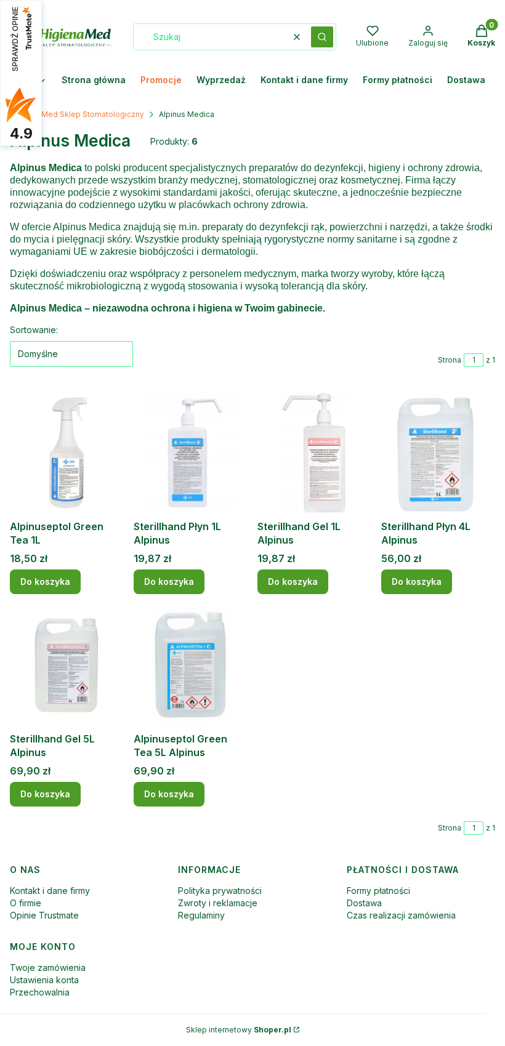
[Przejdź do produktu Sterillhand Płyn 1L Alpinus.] (191, 453)
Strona (449, 359)
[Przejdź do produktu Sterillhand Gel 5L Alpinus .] (67, 665)
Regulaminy (201, 915)
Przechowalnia (40, 992)
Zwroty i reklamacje (217, 903)
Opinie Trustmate (44, 915)
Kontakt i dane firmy (50, 890)
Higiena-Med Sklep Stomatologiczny (77, 114)
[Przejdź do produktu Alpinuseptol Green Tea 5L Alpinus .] (191, 665)
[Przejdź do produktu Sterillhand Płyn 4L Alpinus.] (438, 453)
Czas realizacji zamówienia (401, 915)
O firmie (25, 903)
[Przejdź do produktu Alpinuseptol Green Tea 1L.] (67, 453)
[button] (322, 36)
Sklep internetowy (238, 1029)
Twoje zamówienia (48, 967)
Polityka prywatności (220, 890)
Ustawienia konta (44, 980)
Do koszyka (45, 581)
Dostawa (364, 903)
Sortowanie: (34, 329)
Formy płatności (378, 890)
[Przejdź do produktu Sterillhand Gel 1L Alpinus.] (314, 453)
